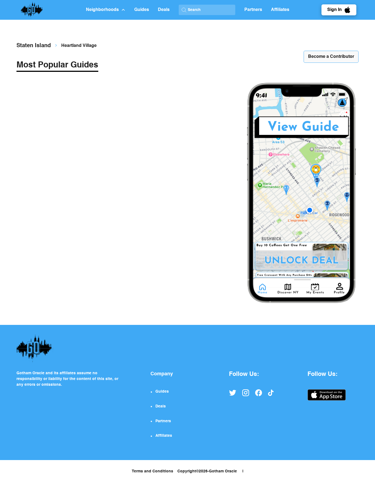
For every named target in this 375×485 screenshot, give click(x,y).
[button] (106, 10)
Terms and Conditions (152, 471)
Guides (141, 10)
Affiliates (280, 10)
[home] (54, 9)
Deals (164, 10)
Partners (253, 10)
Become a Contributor (331, 57)
